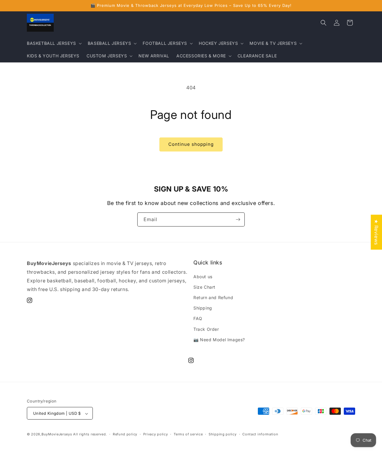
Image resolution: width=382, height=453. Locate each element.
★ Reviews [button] (376, 232)
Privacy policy (155, 434)
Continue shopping (191, 144)
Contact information (260, 434)
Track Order (206, 329)
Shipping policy (223, 434)
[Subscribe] (237, 219)
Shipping (202, 307)
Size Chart (204, 287)
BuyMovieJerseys (56, 434)
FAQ (197, 318)
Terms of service (188, 434)
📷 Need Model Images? (219, 339)
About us (202, 276)
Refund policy (125, 434)
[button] (53, 43)
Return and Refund (213, 297)
